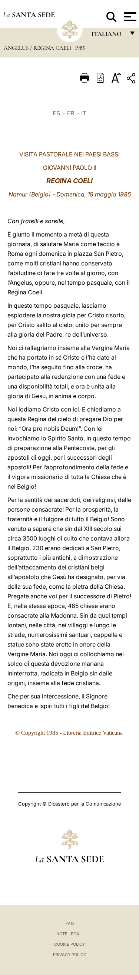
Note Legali (69, 933)
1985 (80, 47)
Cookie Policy (69, 944)
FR (70, 113)
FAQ (70, 923)
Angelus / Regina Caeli (38, 47)
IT (83, 113)
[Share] (132, 79)
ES (56, 113)
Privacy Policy (69, 954)
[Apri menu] (129, 16)
